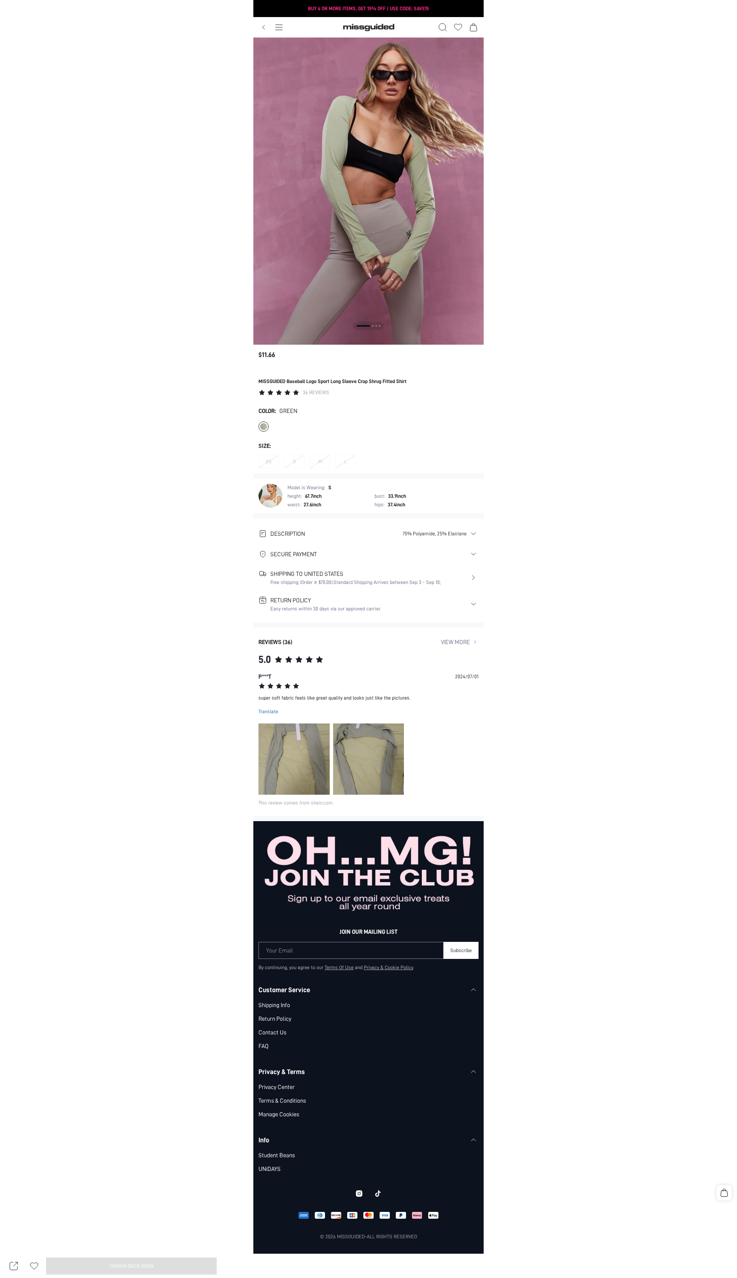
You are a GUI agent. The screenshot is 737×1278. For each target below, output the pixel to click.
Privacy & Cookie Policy (388, 967)
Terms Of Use (339, 967)
